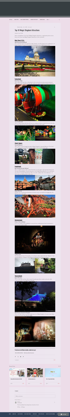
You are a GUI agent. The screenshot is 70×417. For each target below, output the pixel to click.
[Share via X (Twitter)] (17, 356)
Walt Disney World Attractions (29, 352)
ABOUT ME (16, 19)
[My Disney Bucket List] (35, 372)
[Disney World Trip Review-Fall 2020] (17, 372)
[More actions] (54, 27)
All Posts (10, 19)
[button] (59, 19)
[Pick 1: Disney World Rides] (53, 372)
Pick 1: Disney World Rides (50, 379)
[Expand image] (25, 133)
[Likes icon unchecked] (18, 407)
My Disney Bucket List (31, 379)
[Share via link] (23, 356)
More (48, 19)
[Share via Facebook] (15, 356)
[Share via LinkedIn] (20, 356)
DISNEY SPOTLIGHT (34, 19)
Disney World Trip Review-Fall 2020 (16, 379)
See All (59, 366)
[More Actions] (54, 402)
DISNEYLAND (42, 19)
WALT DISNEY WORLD (24, 19)
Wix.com (38, 415)
